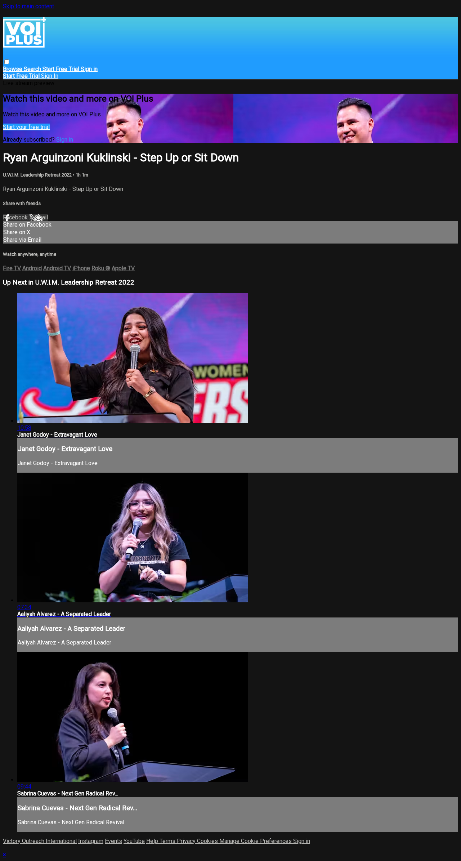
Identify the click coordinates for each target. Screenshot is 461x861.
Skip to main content (28, 6)
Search (33, 69)
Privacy (187, 841)
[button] (6, 61)
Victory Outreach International (40, 841)
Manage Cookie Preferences (256, 841)
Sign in (89, 69)
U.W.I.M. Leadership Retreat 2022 (38, 175)
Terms (168, 841)
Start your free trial (26, 127)
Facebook (16, 217)
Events (113, 841)
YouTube (134, 841)
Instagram (90, 841)
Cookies (208, 841)
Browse (13, 69)
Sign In (49, 75)
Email (41, 217)
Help (153, 841)
